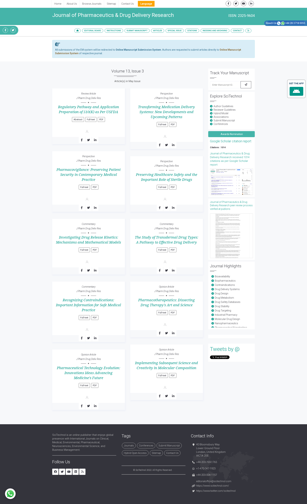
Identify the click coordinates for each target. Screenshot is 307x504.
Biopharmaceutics (225, 280)
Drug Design (221, 293)
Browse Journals (91, 3)
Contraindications (225, 285)
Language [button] (146, 3)
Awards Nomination (231, 134)
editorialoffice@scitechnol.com (213, 481)
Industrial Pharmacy (226, 314)
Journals (129, 445)
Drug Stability (222, 306)
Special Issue (175, 30)
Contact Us (127, 3)
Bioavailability (222, 276)
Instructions (114, 30)
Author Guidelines (223, 106)
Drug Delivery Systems (227, 289)
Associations (221, 116)
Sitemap (111, 3)
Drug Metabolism (224, 297)
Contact (237, 30)
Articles (157, 30)
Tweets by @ (225, 349)
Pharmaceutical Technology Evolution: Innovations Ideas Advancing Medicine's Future (88, 373)
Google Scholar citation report (230, 141)
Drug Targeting (223, 310)
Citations (192, 30)
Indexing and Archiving (215, 30)
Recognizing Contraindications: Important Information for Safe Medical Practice (88, 305)
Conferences (221, 124)
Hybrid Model (221, 113)
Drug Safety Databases (227, 302)
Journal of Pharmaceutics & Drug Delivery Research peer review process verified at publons (231, 205)
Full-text (91, 119)
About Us (72, 3)
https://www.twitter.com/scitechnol (216, 490)
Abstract (78, 119)
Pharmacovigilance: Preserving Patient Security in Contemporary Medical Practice (88, 175)
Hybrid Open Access (135, 453)
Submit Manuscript (137, 30)
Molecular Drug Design (227, 319)
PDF (101, 119)
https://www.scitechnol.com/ (212, 485)
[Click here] (231, 182)
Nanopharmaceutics (226, 323)
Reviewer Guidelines (225, 109)
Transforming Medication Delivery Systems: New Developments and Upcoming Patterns (166, 112)
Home (57, 3)
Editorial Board (92, 30)
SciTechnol (141, 470)
